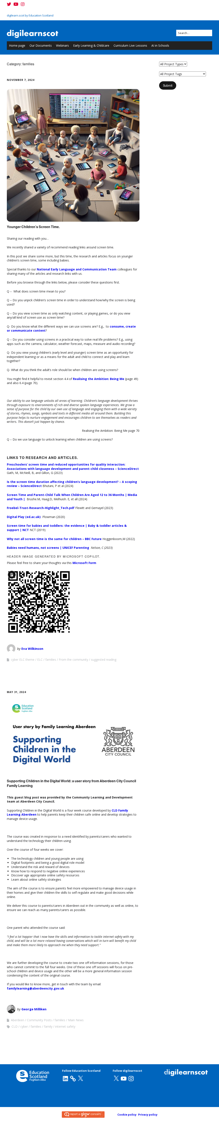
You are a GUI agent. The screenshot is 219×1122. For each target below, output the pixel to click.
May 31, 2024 (16, 692)
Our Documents (41, 45)
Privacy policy (147, 1114)
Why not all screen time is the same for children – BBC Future (54, 539)
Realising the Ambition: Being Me (98, 379)
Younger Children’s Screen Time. (33, 226)
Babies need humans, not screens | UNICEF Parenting (48, 548)
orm (93, 563)
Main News (76, 1020)
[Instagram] (22, 4)
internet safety (65, 1026)
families (50, 659)
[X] (80, 1078)
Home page (17, 45)
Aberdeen (17, 1020)
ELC (40, 659)
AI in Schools (160, 45)
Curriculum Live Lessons (130, 45)
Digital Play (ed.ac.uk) (24, 517)
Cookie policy (126, 1114)
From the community (73, 659)
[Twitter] (9, 4)
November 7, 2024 (20, 80)
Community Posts (39, 1020)
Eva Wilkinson (32, 648)
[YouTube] (16, 4)
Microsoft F (81, 563)
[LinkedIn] (65, 1078)
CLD (15, 1026)
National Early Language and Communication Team (77, 269)
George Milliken (33, 1009)
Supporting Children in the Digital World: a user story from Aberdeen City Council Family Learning (71, 783)
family (48, 1026)
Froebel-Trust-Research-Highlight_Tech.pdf (41, 508)
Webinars (62, 45)
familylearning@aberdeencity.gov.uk (35, 988)
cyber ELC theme (22, 659)
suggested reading (103, 659)
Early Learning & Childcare (91, 45)
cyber (24, 1026)
